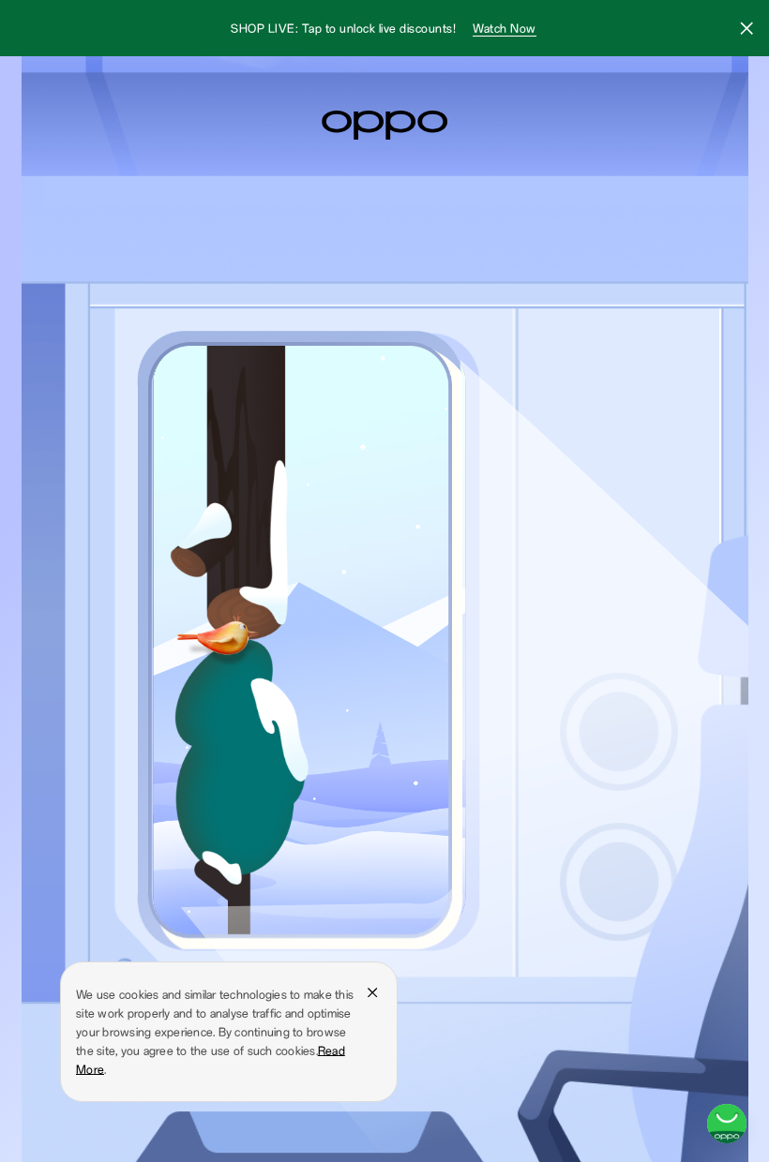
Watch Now (504, 28)
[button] (746, 31)
